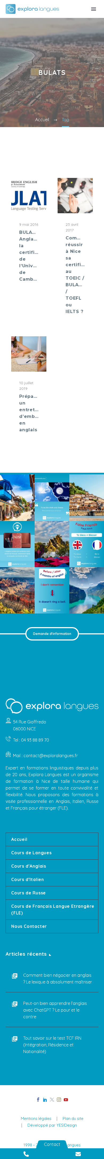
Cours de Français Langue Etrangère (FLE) (52, 909)
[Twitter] (52, 1099)
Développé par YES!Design (52, 1125)
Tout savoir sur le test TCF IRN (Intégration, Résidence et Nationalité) (52, 1044)
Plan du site (73, 1119)
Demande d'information (52, 634)
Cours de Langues (31, 852)
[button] (17, 497)
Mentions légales (36, 1119)
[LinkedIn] (45, 1099)
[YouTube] (66, 1099)
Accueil (19, 839)
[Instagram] (59, 1099)
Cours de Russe (28, 892)
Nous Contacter (29, 926)
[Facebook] (38, 1099)
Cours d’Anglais (28, 866)
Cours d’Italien (27, 879)
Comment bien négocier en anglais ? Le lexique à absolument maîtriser (57, 979)
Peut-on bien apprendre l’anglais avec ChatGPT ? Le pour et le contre (55, 1010)
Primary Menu (93, 9)
